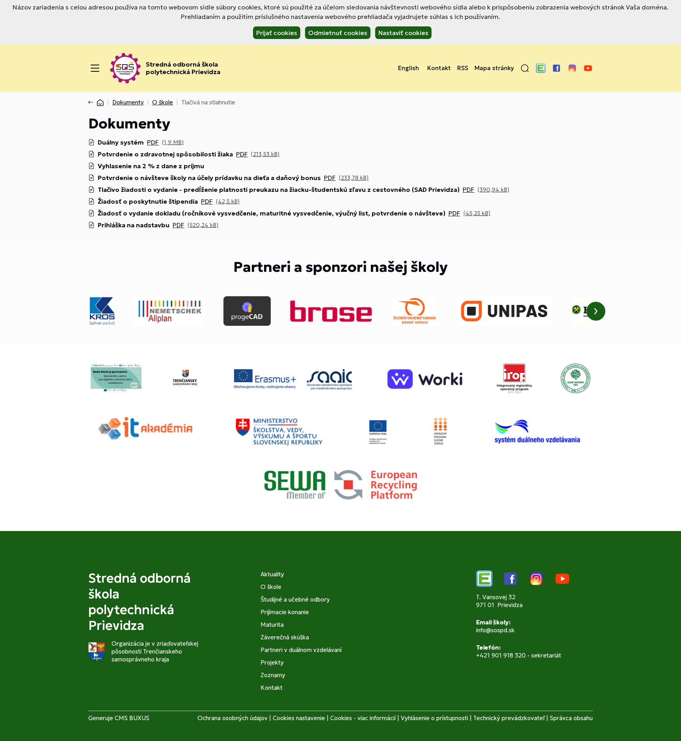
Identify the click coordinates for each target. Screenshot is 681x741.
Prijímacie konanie (284, 612)
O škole (162, 102)
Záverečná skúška (284, 637)
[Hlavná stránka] (100, 102)
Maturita (272, 624)
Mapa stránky (494, 68)
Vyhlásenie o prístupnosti (434, 718)
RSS (462, 68)
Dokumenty (128, 102)
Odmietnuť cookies (337, 33)
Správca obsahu (571, 718)
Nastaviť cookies (403, 33)
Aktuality (272, 574)
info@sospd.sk (495, 630)
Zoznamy (272, 675)
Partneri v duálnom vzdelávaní (301, 650)
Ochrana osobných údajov (232, 718)
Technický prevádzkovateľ (509, 718)
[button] (525, 68)
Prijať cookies (276, 33)
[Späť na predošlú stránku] (92, 102)
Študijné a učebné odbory (295, 599)
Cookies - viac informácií (363, 718)
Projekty (272, 662)
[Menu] (95, 68)
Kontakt (439, 68)
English (408, 68)
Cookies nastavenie (299, 718)
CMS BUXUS (132, 718)
